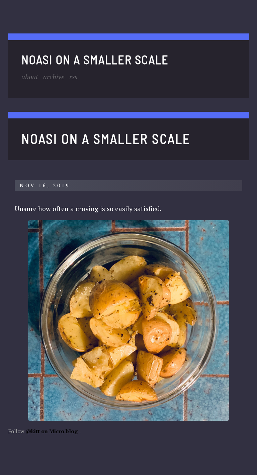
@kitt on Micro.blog (52, 431)
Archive (53, 76)
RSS (73, 76)
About (29, 76)
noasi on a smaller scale (95, 59)
